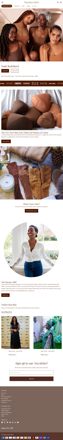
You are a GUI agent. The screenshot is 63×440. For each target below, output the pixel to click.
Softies (28, 6)
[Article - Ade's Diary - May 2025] (47, 332)
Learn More (6, 141)
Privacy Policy (4, 398)
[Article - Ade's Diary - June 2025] (15, 332)
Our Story (34, 6)
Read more (12, 354)
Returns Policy (4, 414)
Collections (17, 6)
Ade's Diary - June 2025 (15, 351)
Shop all (5, 71)
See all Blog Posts (6, 312)
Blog (2, 395)
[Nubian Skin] (31, 2)
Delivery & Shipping (6, 412)
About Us (5, 295)
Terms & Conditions (6, 397)
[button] (2, 2)
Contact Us (4, 402)
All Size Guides (5, 410)
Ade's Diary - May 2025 (47, 351)
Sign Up (31, 378)
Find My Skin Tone (6, 6)
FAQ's (2, 416)
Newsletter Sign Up (6, 400)
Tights (23, 6)
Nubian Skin (9, 435)
